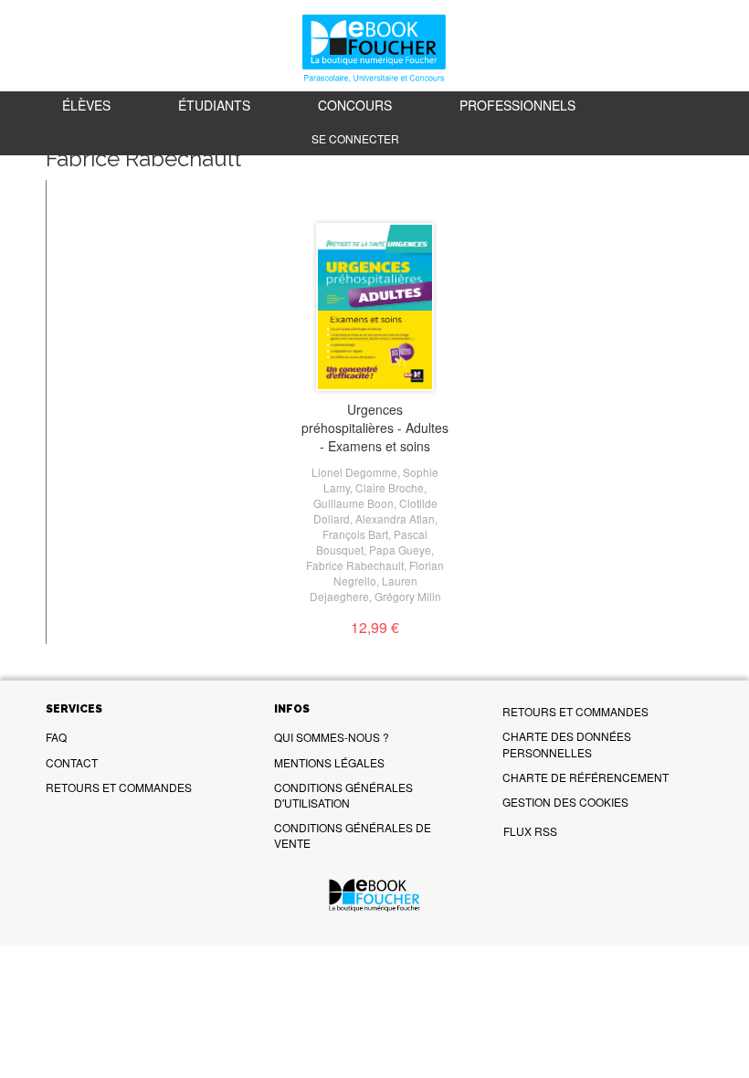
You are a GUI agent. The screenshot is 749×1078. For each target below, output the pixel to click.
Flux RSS (530, 831)
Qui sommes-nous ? (331, 737)
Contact (72, 762)
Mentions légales (329, 762)
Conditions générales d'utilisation (343, 794)
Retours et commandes (119, 787)
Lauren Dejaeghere (363, 588)
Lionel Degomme (354, 472)
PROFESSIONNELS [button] (517, 105)
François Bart (355, 534)
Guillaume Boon (353, 503)
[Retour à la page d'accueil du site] (374, 50)
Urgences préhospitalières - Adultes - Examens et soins (374, 427)
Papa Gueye (400, 549)
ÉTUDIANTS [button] (214, 105)
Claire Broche (389, 487)
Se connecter (355, 138)
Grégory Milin (407, 596)
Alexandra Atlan (395, 518)
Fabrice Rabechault (355, 565)
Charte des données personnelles (566, 743)
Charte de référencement (585, 777)
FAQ (56, 737)
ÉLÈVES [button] (86, 105)
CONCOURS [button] (355, 105)
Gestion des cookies (565, 801)
